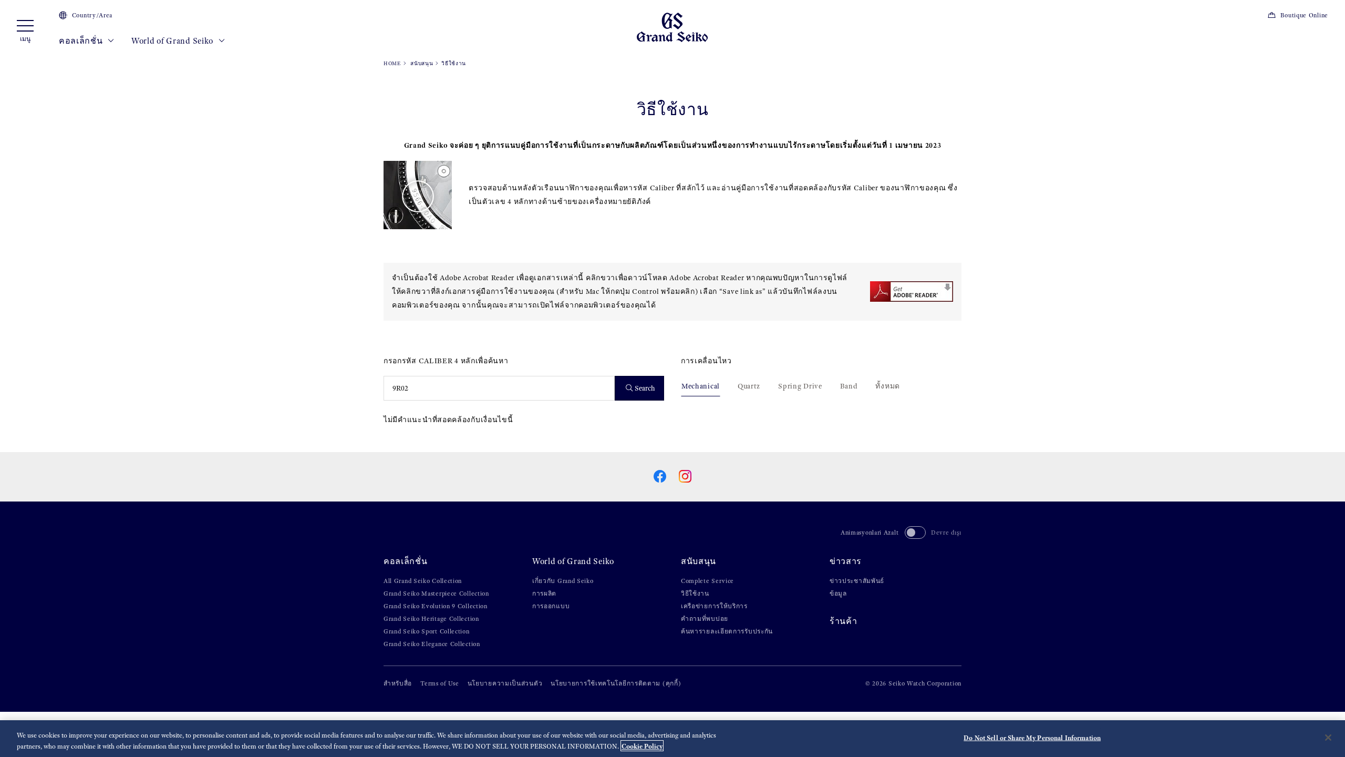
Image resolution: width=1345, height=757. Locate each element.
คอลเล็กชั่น (82, 41)
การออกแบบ (551, 606)
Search (645, 388)
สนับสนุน (421, 63)
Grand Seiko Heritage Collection (431, 618)
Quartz (749, 386)
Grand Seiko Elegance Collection (432, 644)
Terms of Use (439, 683)
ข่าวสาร (846, 561)
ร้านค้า (843, 621)
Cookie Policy (642, 745)
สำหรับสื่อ (398, 683)
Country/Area (92, 15)
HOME (392, 63)
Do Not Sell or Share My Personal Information (1032, 737)
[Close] (1328, 737)
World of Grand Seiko (173, 41)
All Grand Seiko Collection (423, 581)
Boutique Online (1304, 15)
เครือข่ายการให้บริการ (714, 606)
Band (849, 386)
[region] (672, 738)
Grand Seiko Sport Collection (427, 631)
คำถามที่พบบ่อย (704, 618)
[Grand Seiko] (672, 27)
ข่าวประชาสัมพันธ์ (857, 581)
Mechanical (700, 386)
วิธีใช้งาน (695, 593)
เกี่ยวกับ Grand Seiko (563, 581)
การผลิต (544, 593)
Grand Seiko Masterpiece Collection (436, 593)
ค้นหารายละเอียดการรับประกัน (727, 631)
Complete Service (707, 581)
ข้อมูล (838, 593)
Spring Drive (800, 386)
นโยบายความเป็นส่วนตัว (505, 683)
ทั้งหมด (887, 386)
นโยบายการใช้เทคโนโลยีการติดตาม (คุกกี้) (616, 683)
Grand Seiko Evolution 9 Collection (436, 606)
